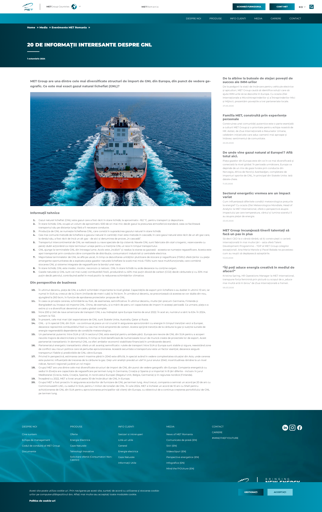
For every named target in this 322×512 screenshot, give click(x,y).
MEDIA (170, 426)
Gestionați (250, 492)
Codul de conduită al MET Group (41, 445)
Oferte (74, 434)
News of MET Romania (179, 434)
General (122, 445)
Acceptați (280, 492)
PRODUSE (76, 426)
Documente (29, 451)
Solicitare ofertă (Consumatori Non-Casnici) (91, 458)
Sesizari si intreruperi (130, 434)
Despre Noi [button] (193, 18)
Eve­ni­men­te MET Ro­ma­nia (69, 27)
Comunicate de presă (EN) (181, 440)
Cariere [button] (276, 18)
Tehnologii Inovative (82, 451)
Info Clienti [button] (238, 18)
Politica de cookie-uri (42, 500)
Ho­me (31, 27)
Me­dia (43, 27)
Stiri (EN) (171, 445)
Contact (295, 18)
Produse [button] (215, 18)
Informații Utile (127, 462)
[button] (64, 7)
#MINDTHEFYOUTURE (225, 438)
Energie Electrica (80, 440)
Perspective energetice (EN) (182, 457)
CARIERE (217, 432)
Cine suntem (29, 434)
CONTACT (218, 426)
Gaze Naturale (78, 445)
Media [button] (258, 18)
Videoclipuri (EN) (176, 451)
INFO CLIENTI (126, 426)
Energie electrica (128, 451)
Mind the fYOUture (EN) (180, 468)
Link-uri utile (125, 440)
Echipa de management (36, 440)
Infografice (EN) (175, 462)
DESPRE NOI (29, 426)
